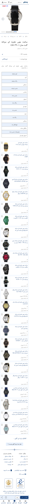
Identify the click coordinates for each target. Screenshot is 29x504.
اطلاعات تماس (24, 497)
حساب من (3, 503)
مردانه (5, 36)
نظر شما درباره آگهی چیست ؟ (14, 444)
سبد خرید (9, 503)
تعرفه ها (9, 465)
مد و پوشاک (12, 36)
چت (17, 497)
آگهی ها (25, 503)
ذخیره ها (20, 503)
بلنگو (26, 36)
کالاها (20, 36)
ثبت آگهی (14, 503)
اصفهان (19, 48)
